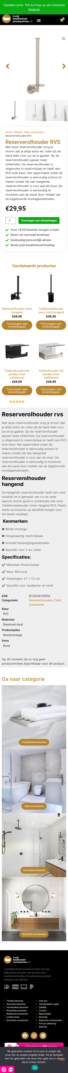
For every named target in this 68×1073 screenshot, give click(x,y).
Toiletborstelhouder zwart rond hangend (51, 310)
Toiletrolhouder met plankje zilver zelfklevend (51, 374)
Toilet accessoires (34, 132)
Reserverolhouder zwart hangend (17, 310)
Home (8, 132)
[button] (39, 20)
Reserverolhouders (41, 600)
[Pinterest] (43, 1035)
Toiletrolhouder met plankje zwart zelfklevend (17, 374)
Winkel (18, 132)
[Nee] (62, 1059)
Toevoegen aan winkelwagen (39, 220)
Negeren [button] (34, 9)
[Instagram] (34, 1035)
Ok (35, 1067)
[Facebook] (25, 1035)
